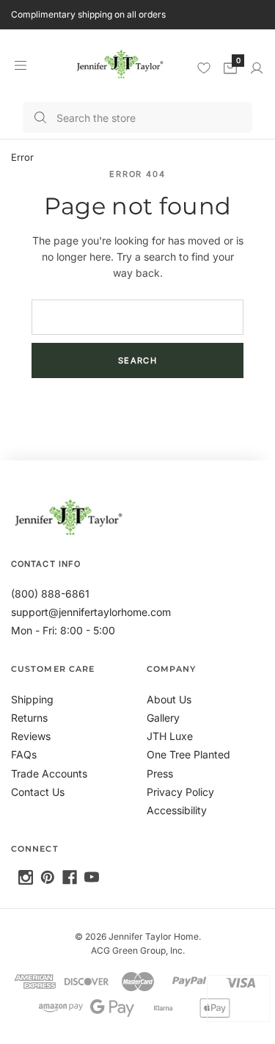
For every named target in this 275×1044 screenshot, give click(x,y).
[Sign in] (256, 68)
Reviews (31, 736)
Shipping (32, 699)
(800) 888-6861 (50, 593)
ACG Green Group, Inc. (138, 950)
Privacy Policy (180, 792)
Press (160, 773)
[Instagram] (25, 877)
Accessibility (177, 810)
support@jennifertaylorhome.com (91, 612)
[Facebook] (69, 877)
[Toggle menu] (20, 65)
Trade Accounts (49, 773)
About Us (169, 699)
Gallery (163, 717)
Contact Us (38, 792)
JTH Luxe (170, 736)
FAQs (24, 754)
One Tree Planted (188, 754)
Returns (29, 717)
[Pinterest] (47, 877)
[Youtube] (91, 877)
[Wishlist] (204, 67)
